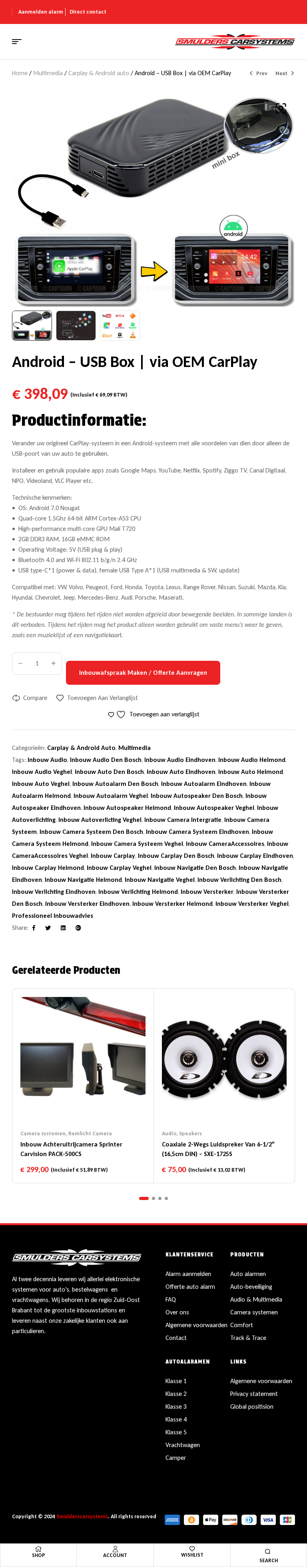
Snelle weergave (99, 1106)
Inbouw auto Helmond (250, 772)
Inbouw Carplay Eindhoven (255, 855)
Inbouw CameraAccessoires (225, 843)
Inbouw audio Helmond (251, 760)
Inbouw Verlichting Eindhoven (54, 891)
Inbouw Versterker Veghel (252, 903)
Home (20, 73)
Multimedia (48, 73)
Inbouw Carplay (113, 855)
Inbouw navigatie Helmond (83, 879)
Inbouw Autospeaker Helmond (127, 807)
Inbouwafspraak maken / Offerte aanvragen (143, 672)
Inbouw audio (47, 760)
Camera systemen (43, 1133)
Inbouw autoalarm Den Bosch (115, 783)
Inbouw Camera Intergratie (182, 819)
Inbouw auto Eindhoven (181, 772)
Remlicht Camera (90, 1133)
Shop (38, 1555)
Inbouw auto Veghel (41, 783)
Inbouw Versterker (207, 891)
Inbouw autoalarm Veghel (111, 795)
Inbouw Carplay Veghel (119, 867)
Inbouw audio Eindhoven (179, 760)
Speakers (190, 1133)
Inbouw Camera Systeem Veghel (137, 843)
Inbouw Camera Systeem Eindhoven (197, 831)
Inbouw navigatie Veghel (160, 879)
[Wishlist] (192, 1549)
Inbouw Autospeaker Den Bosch (197, 795)
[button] (281, 108)
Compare (35, 698)
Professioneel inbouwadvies (52, 915)
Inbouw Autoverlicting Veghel (100, 819)
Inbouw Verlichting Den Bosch (239, 879)
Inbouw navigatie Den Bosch (195, 867)
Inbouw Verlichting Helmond (138, 891)
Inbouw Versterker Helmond (172, 903)
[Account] (115, 1549)
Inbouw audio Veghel (42, 772)
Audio (169, 1133)
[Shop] (38, 1549)
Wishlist (192, 1555)
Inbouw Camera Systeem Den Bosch (91, 831)
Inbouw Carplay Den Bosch (176, 855)
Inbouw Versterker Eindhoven (87, 903)
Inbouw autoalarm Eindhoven (204, 783)
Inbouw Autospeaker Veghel (214, 807)
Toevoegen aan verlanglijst (102, 698)
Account (115, 1555)
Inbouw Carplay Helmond (48, 867)
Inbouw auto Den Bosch (109, 772)
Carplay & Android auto (98, 73)
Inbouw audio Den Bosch (106, 760)
